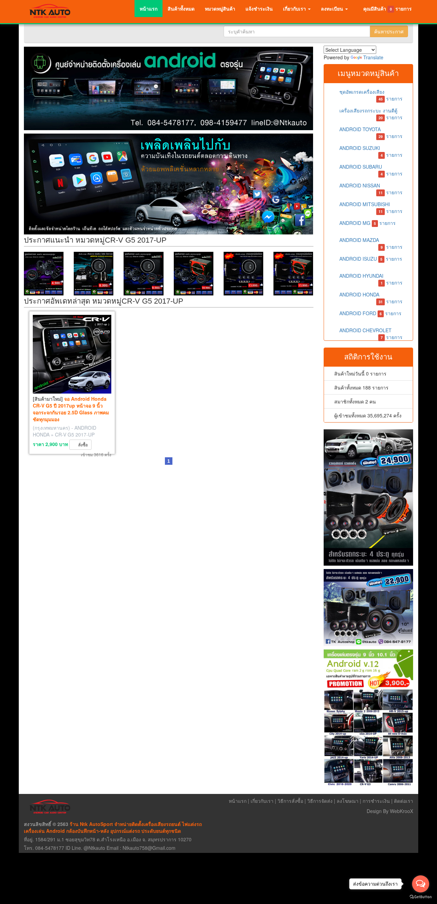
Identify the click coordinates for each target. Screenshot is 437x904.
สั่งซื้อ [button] (82, 444)
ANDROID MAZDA (370, 242)
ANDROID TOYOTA (370, 132)
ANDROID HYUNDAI (370, 278)
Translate (373, 57)
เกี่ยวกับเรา (262, 800)
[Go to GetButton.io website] (421, 897)
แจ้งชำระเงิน (259, 8)
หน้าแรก (148, 8)
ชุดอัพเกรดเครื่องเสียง (370, 94)
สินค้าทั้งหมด (181, 8)
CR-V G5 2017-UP (75, 434)
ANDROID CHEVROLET (370, 333)
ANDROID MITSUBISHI (370, 207)
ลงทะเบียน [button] (332, 8)
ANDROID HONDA (370, 297)
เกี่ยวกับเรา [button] (295, 8)
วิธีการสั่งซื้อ (290, 800)
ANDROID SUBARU (370, 169)
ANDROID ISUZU (370, 258)
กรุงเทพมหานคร (51, 427)
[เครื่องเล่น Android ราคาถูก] (168, 184)
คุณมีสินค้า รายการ (387, 8)
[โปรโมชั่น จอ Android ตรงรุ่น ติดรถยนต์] (368, 717)
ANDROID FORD (370, 313)
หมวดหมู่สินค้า (220, 8)
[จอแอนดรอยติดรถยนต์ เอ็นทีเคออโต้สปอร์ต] (168, 88)
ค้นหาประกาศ (389, 31)
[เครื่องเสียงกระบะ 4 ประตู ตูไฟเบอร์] (368, 497)
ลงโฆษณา (347, 800)
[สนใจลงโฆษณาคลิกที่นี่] (44, 273)
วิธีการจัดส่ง (320, 800)
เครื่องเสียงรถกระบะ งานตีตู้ (370, 113)
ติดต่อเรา (403, 800)
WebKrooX (401, 811)
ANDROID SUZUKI (370, 150)
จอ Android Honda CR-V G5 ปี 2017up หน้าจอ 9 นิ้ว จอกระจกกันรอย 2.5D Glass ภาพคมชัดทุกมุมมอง (71, 409)
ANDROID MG (367, 222)
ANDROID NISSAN (370, 188)
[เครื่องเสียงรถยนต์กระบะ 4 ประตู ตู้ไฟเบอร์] (368, 607)
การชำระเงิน (376, 800)
